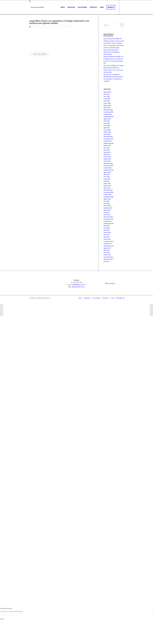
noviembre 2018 (108, 241)
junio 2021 (107, 212)
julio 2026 (106, 94)
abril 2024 (106, 154)
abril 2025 (106, 128)
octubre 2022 (107, 194)
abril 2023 (106, 181)
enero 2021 (107, 214)
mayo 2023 (107, 179)
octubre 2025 (107, 114)
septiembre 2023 (109, 170)
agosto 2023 (107, 172)
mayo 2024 (107, 152)
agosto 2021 (107, 210)
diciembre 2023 (108, 163)
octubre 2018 (107, 243)
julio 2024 (106, 148)
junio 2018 (107, 252)
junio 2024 (107, 150)
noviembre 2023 (108, 165)
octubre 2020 (107, 221)
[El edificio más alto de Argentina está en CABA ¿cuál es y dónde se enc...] (151, 310)
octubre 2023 (107, 168)
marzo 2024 (107, 157)
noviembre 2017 (108, 257)
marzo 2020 (107, 232)
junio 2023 (107, 177)
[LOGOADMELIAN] (36, 7)
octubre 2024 (107, 141)
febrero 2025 (107, 132)
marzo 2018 (107, 255)
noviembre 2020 (108, 219)
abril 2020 (106, 230)
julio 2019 (106, 235)
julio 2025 (106, 121)
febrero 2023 (107, 186)
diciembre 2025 (108, 110)
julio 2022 (106, 201)
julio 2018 (106, 250)
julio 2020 (106, 226)
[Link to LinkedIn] (122, 7)
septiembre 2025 (109, 116)
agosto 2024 (107, 145)
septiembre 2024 (109, 143)
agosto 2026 (107, 92)
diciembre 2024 (108, 136)
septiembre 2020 (109, 223)
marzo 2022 (107, 206)
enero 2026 (107, 107)
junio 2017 (107, 261)
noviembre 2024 (108, 139)
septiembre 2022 (109, 197)
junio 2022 (107, 203)
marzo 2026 (107, 103)
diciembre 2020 (108, 217)
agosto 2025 (107, 119)
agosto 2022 (107, 199)
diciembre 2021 (108, 208)
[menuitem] (62, 7)
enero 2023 (107, 188)
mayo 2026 (107, 99)
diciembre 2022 (108, 190)
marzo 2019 (107, 239)
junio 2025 (107, 123)
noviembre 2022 (108, 192)
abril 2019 (106, 237)
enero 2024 (107, 161)
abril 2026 (106, 101)
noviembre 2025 (108, 112)
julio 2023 (106, 174)
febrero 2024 (107, 159)
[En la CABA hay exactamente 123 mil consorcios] (1, 310)
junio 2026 (107, 96)
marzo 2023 (107, 183)
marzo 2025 (107, 130)
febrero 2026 (107, 105)
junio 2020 (107, 228)
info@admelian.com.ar (79, 285)
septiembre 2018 (109, 246)
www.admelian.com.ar (78, 287)
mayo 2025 (107, 125)
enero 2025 (107, 134)
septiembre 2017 (109, 259)
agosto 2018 (107, 248)
